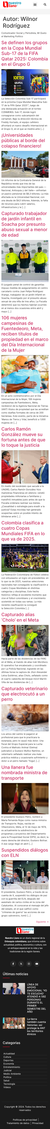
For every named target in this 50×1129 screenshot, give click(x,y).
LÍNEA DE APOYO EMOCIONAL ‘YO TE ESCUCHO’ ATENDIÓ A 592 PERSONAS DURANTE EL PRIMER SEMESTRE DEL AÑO (37, 998)
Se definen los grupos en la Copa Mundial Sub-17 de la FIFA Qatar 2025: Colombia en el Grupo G (24, 53)
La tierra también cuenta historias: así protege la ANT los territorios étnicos (36, 1027)
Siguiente (42, 921)
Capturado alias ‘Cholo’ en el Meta (20, 617)
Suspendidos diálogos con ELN (24, 852)
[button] (35, 4)
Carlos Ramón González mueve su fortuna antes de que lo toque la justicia (23, 437)
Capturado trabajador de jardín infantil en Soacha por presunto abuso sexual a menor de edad (24, 224)
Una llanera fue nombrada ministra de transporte (24, 772)
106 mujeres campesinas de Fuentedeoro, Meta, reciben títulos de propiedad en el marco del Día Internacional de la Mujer (24, 334)
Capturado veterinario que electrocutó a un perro (24, 694)
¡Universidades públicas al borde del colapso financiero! (23, 140)
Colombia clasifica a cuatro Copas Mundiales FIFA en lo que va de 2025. (23, 531)
